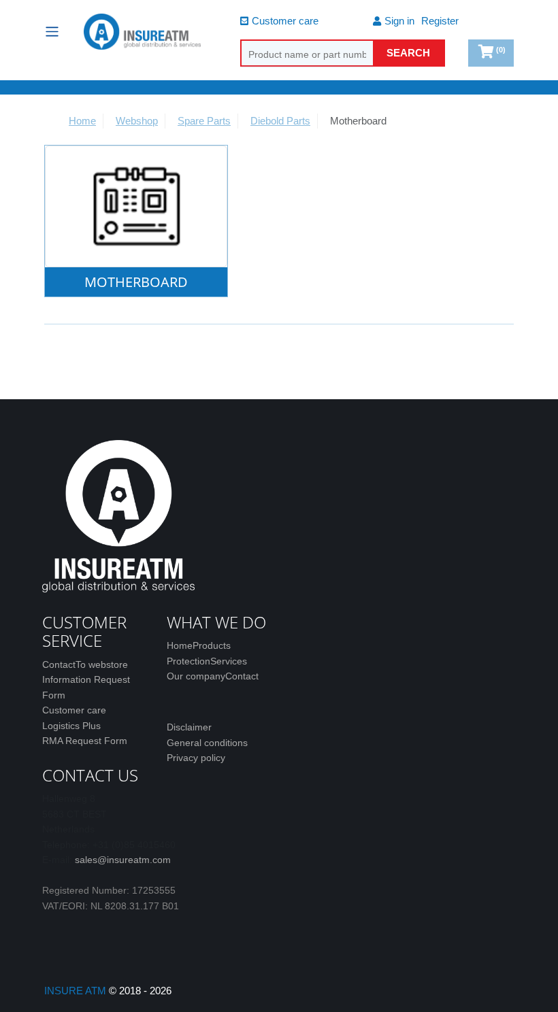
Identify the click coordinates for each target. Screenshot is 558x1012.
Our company (196, 676)
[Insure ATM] (142, 32)
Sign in (399, 21)
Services (228, 661)
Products (212, 645)
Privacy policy (196, 757)
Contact (59, 664)
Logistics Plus (71, 725)
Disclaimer (189, 727)
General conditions (207, 742)
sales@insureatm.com (123, 859)
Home (180, 645)
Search (408, 52)
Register (440, 21)
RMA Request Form (84, 740)
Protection (188, 661)
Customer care (285, 21)
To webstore (102, 664)
